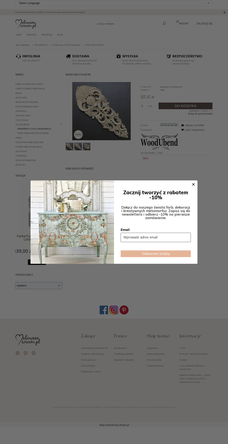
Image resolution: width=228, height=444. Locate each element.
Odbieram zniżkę (156, 253)
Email (125, 230)
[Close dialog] (193, 184)
